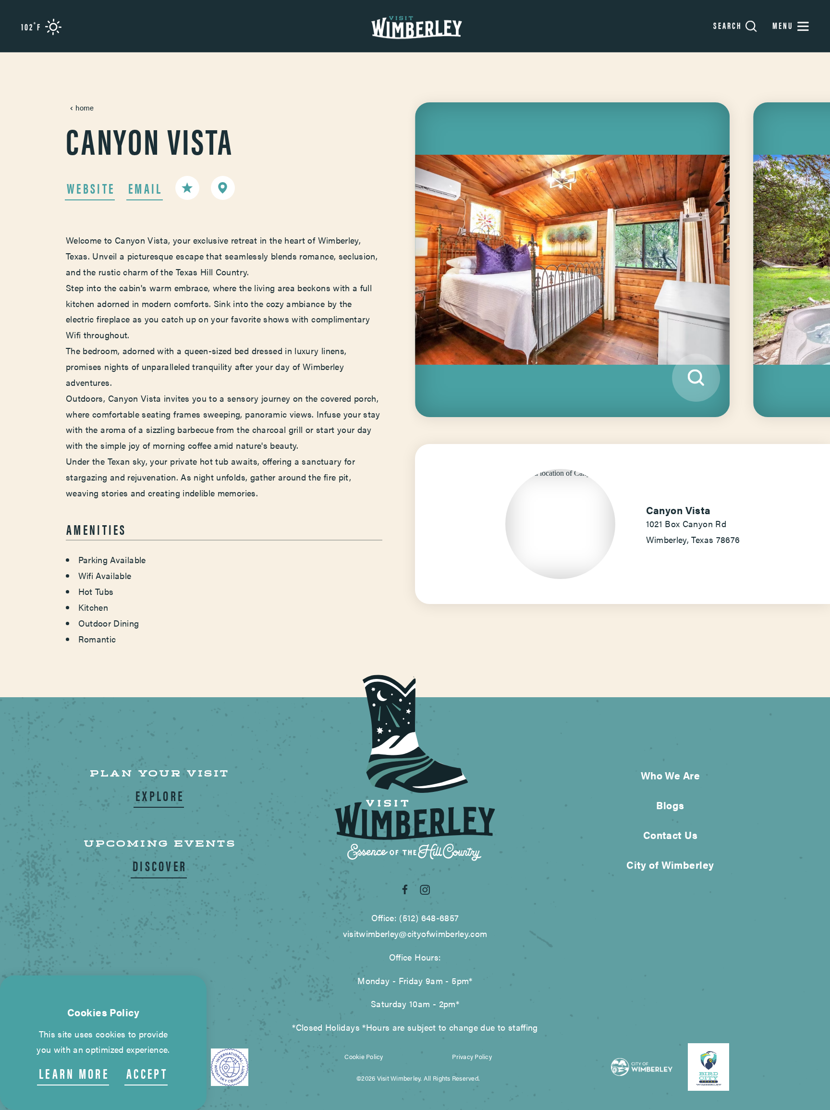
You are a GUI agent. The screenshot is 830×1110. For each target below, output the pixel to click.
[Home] (415, 26)
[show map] (223, 188)
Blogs (670, 805)
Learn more (74, 1073)
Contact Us (670, 834)
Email (145, 188)
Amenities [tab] (96, 529)
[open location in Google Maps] (560, 473)
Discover (160, 866)
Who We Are (670, 775)
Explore (159, 795)
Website (91, 188)
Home (84, 107)
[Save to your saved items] (187, 188)
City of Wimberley (670, 864)
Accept (147, 1073)
